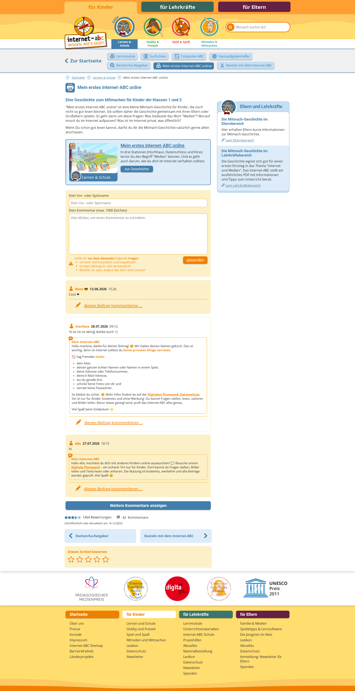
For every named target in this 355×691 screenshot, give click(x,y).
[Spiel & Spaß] (181, 27)
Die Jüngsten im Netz (256, 634)
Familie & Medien (253, 623)
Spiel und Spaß (138, 634)
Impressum (78, 640)
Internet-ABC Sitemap (86, 645)
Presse (75, 629)
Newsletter (135, 656)
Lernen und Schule (141, 623)
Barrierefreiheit (81, 651)
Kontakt (76, 634)
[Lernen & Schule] (124, 27)
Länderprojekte (81, 656)
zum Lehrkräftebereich (243, 185)
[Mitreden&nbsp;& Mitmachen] (209, 27)
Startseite (78, 77)
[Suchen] (230, 27)
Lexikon (132, 645)
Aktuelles (190, 645)
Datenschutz (136, 651)
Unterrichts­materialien (201, 629)
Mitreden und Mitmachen (146, 640)
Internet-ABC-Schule (198, 634)
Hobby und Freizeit (141, 629)
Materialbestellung (197, 651)
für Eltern (254, 6)
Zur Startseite (85, 61)
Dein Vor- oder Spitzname (89, 195)
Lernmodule (192, 623)
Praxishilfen (192, 640)
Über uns (77, 623)
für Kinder (100, 6)
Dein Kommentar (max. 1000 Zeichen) (98, 210)
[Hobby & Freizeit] (153, 27)
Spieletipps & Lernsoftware (261, 629)
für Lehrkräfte (177, 6)
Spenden (190, 673)
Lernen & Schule (104, 77)
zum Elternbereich (240, 140)
